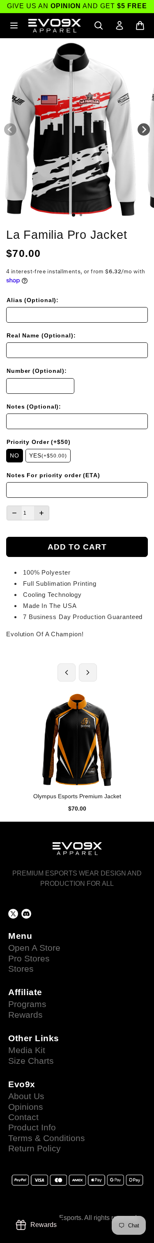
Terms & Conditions (46, 1138)
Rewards (25, 1015)
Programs (27, 1004)
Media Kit (26, 1050)
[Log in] (119, 25)
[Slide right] (144, 129)
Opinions (25, 1107)
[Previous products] (66, 672)
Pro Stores (29, 958)
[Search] (98, 25)
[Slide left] (10, 129)
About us (26, 1096)
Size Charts (31, 1061)
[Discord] (26, 914)
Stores (21, 969)
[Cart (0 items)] (140, 25)
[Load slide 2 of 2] (81, 215)
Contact (23, 1117)
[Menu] (14, 25)
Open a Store (34, 948)
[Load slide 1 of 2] (73, 215)
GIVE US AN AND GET (77, 5)
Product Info (32, 1127)
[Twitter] (13, 914)
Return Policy (34, 1148)
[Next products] (88, 672)
